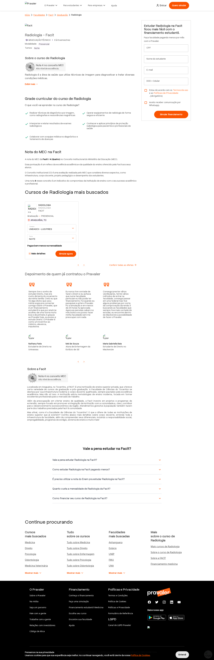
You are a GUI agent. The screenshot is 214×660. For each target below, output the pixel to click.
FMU (111, 559)
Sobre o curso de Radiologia (166, 552)
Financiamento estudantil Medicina (86, 607)
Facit (50, 15)
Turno (31, 236)
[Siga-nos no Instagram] (164, 602)
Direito (28, 548)
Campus (32, 226)
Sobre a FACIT (158, 558)
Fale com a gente (38, 613)
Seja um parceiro (38, 607)
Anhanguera (115, 542)
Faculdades (39, 15)
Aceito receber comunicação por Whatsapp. (165, 104)
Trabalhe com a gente (40, 619)
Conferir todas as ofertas (121, 265)
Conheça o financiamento (81, 595)
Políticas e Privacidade (119, 607)
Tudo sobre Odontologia (80, 565)
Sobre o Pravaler (38, 595)
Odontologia (32, 559)
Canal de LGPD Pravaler (119, 625)
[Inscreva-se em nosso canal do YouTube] (179, 602)
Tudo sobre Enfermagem (80, 554)
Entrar (163, 5)
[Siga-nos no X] (157, 602)
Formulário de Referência (120, 613)
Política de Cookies (117, 601)
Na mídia (34, 601)
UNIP (111, 554)
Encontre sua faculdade (80, 619)
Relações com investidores (42, 625)
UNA (111, 565)
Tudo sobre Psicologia (79, 559)
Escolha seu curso (77, 613)
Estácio (113, 548)
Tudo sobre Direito (77, 548)
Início (27, 15)
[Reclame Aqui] (162, 631)
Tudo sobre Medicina (78, 542)
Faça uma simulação (79, 601)
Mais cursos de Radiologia (165, 546)
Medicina (30, 542)
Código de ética (37, 631)
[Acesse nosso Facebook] (149, 602)
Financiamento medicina (164, 564)
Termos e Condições (118, 595)
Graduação (62, 15)
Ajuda (114, 5)
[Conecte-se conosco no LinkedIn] (172, 602)
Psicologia (30, 554)
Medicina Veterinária (36, 565)
